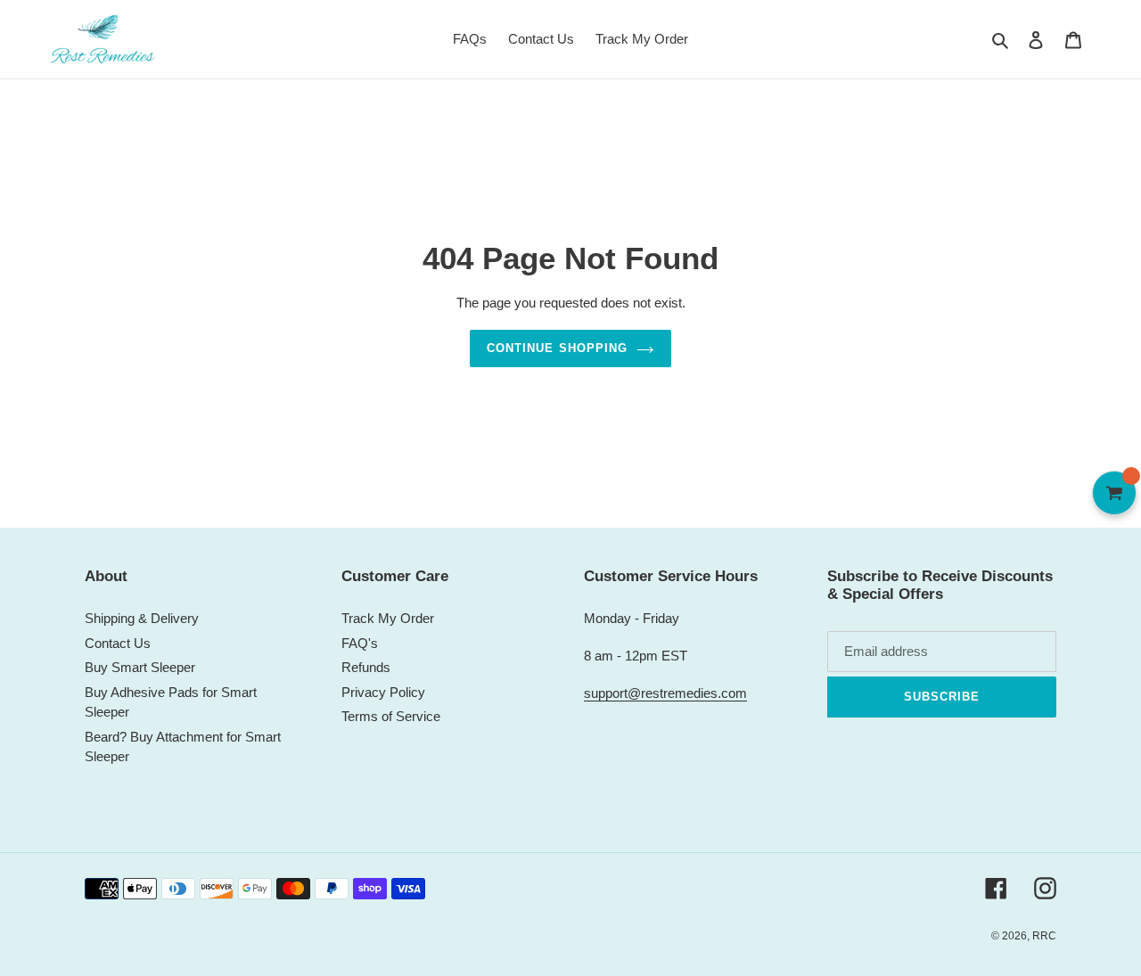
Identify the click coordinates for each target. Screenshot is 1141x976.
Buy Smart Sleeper (140, 667)
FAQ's (359, 643)
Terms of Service (390, 716)
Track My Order (387, 618)
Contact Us (118, 643)
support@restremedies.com (665, 693)
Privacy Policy (383, 692)
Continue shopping (557, 348)
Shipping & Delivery (142, 618)
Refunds (365, 667)
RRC (1044, 936)
